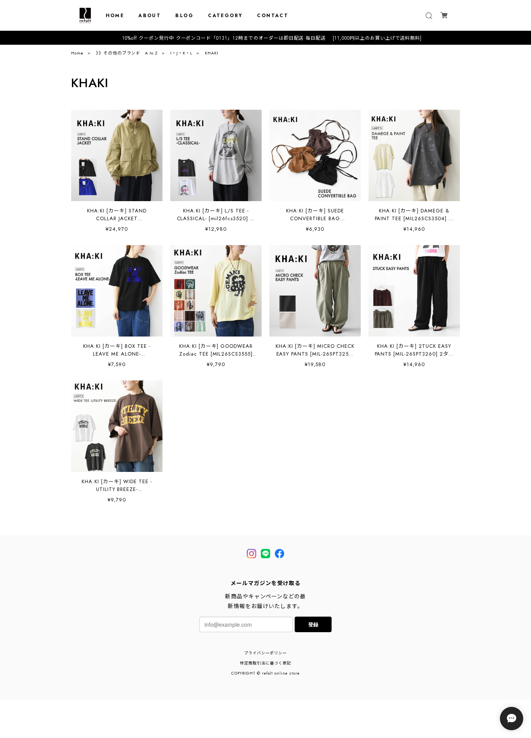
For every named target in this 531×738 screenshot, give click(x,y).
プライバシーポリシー (265, 653)
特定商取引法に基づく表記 (265, 663)
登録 (313, 624)
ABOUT (149, 15)
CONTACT (272, 15)
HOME (115, 15)
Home (77, 53)
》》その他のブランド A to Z (127, 53)
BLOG (184, 15)
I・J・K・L (181, 53)
